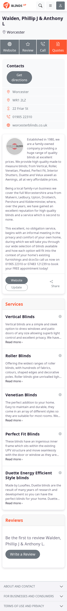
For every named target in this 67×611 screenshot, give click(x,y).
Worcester (16, 32)
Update (16, 287)
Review (27, 50)
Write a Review (22, 554)
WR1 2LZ (19, 100)
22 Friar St (20, 108)
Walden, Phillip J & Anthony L (32, 21)
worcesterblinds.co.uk (29, 125)
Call (43, 50)
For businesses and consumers (29, 596)
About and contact (19, 586)
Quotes (58, 50)
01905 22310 (22, 117)
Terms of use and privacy (24, 606)
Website (9, 50)
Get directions (19, 77)
